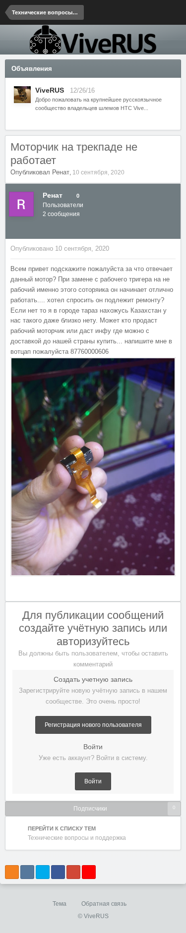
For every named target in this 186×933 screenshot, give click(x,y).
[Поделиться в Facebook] (58, 872)
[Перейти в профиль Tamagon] (22, 94)
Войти (93, 781)
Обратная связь (103, 903)
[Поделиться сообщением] (173, 248)
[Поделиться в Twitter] (43, 872)
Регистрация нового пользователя (93, 724)
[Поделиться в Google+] (73, 872)
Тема (60, 903)
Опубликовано (59, 248)
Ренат (60, 172)
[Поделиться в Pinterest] (89, 872)
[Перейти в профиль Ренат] (21, 204)
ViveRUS (49, 90)
